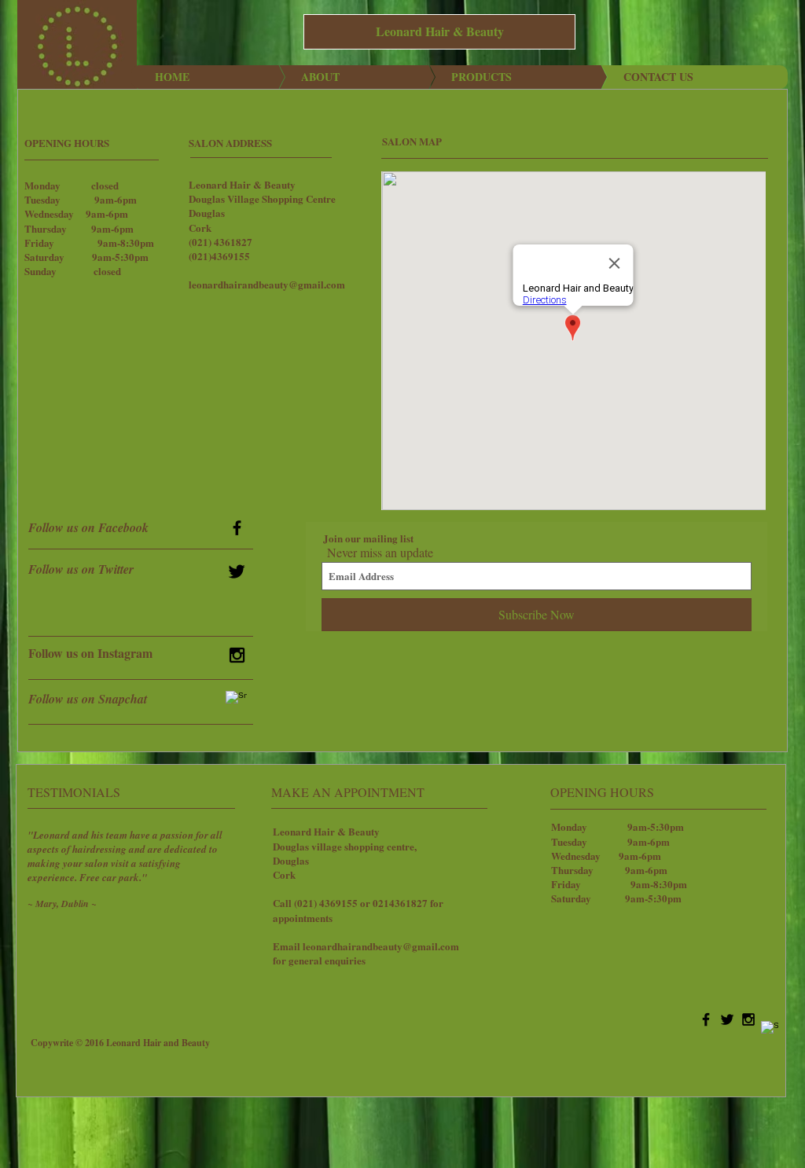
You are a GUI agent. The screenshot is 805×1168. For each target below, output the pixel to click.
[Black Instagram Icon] (237, 655)
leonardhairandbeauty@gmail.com (267, 284)
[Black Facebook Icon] (237, 528)
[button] (439, 32)
